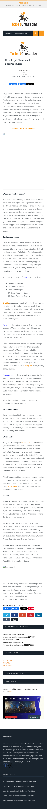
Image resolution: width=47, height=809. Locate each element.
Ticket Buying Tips (28, 77)
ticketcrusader (24, 70)
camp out (28, 366)
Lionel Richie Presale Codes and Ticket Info (23, 5)
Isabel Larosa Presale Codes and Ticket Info (18, 796)
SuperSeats (12, 486)
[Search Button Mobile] (35, 33)
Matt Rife (6, 663)
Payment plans (9, 375)
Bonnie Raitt (7, 660)
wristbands (25, 442)
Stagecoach (17, 77)
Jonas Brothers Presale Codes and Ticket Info (19, 800)
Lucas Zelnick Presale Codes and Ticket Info (18, 786)
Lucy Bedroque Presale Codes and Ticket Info (19, 791)
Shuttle (6, 303)
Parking (6, 325)
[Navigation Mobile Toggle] (41, 33)
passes (26, 277)
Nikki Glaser (7, 665)
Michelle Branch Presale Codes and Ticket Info (19, 781)
